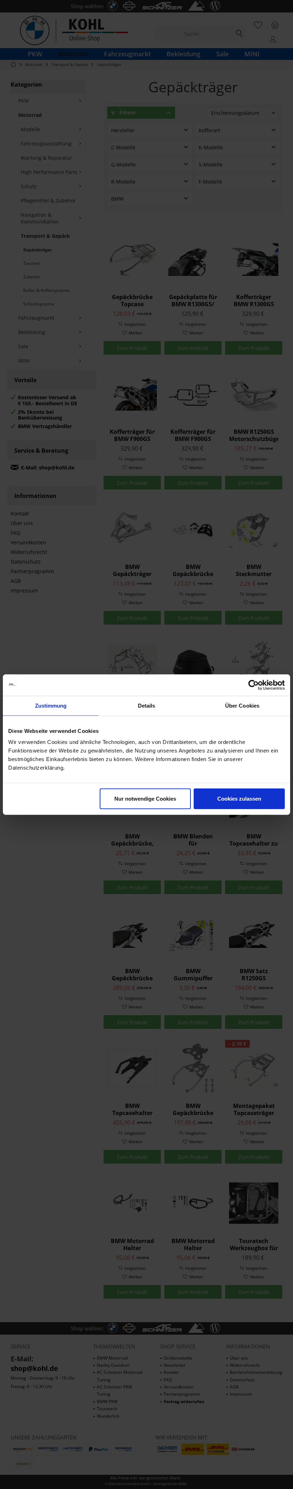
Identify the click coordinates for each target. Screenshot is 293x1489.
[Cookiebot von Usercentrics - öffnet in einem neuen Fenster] (253, 684)
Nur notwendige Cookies (145, 799)
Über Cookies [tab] (242, 705)
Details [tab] (146, 705)
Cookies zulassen (239, 799)
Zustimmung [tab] (51, 705)
